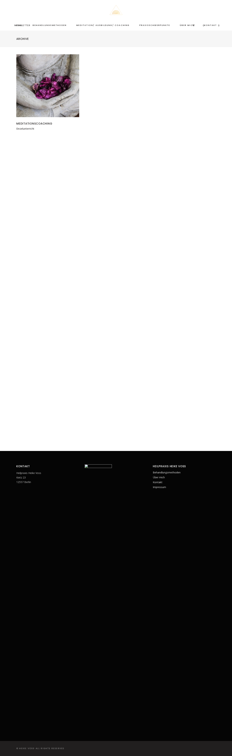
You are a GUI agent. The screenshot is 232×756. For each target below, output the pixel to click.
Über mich (159, 477)
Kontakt (157, 482)
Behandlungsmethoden (167, 472)
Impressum (159, 487)
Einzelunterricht (25, 128)
